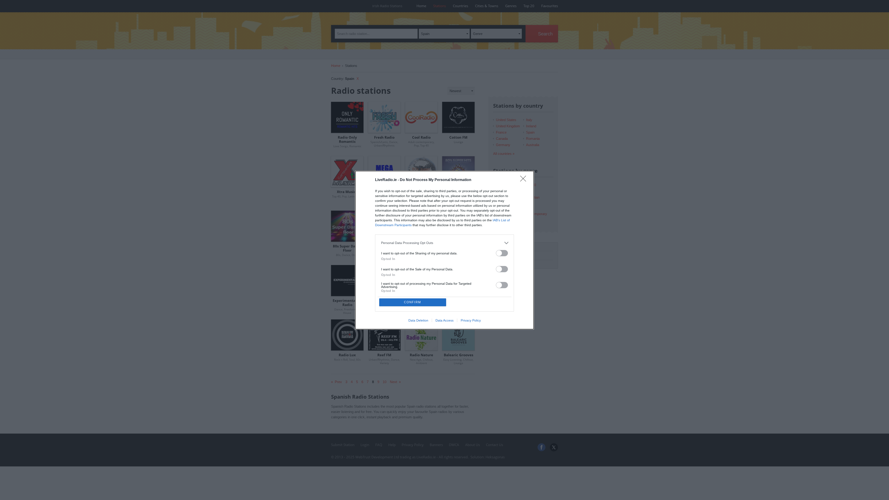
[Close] (524, 180)
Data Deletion (418, 320)
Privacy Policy (471, 320)
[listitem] (444, 243)
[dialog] (444, 250)
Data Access (444, 320)
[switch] (502, 253)
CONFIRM (412, 302)
